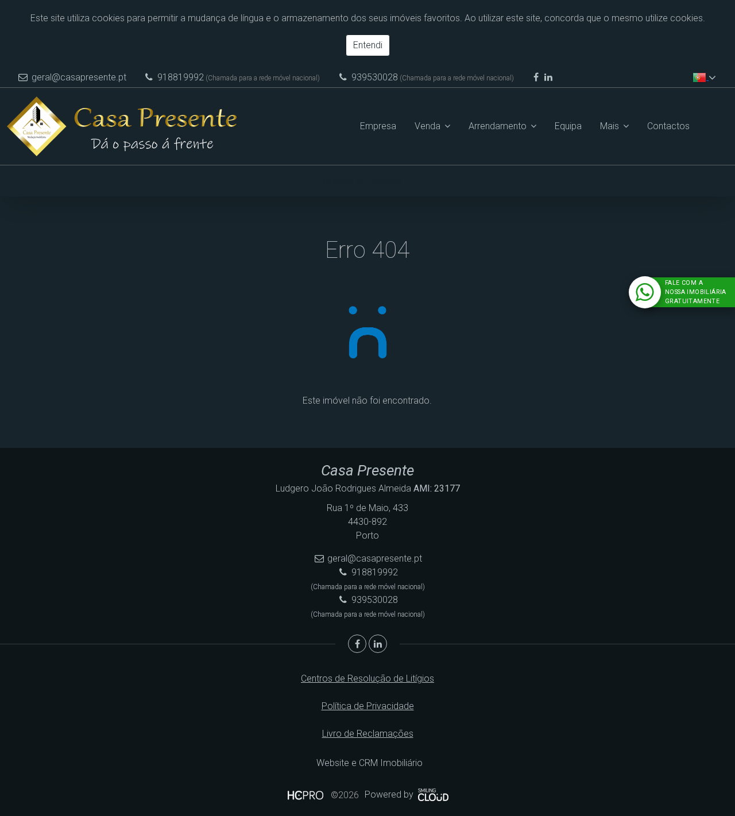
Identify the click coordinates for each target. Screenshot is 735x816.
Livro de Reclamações (367, 733)
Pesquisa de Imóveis (360, 180)
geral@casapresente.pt (79, 77)
